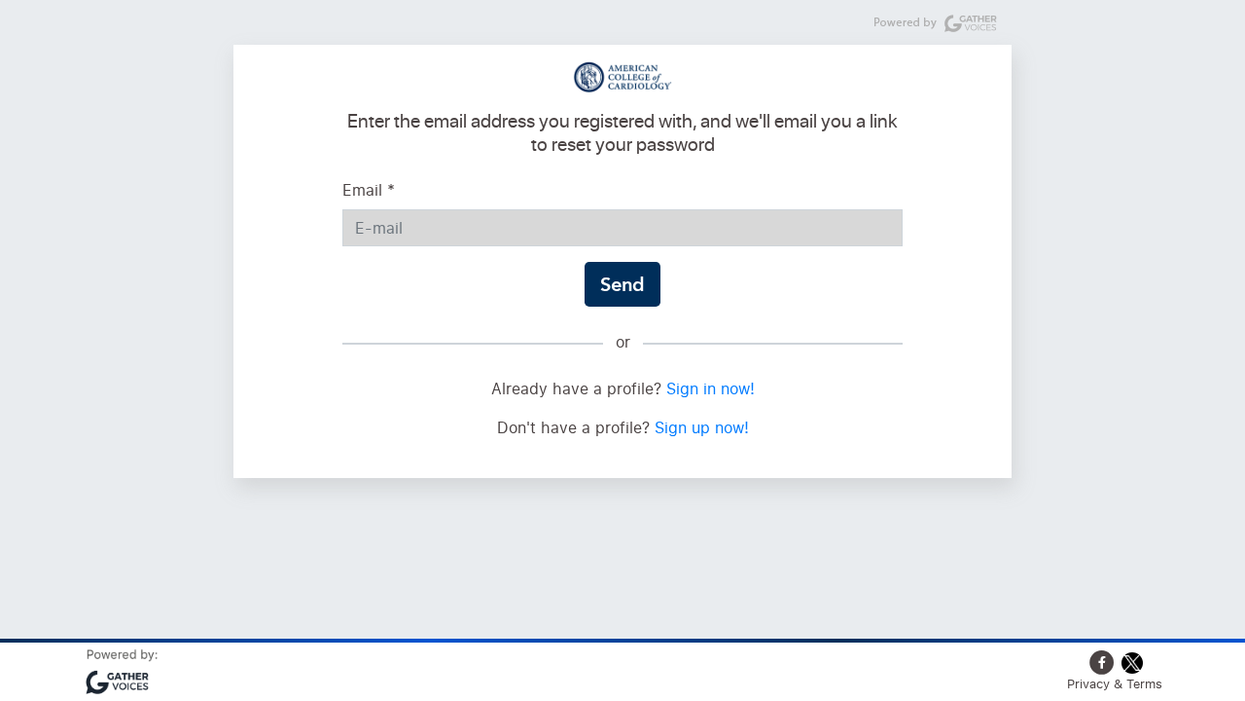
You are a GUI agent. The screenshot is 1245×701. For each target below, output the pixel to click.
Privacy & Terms (1114, 683)
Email (368, 190)
